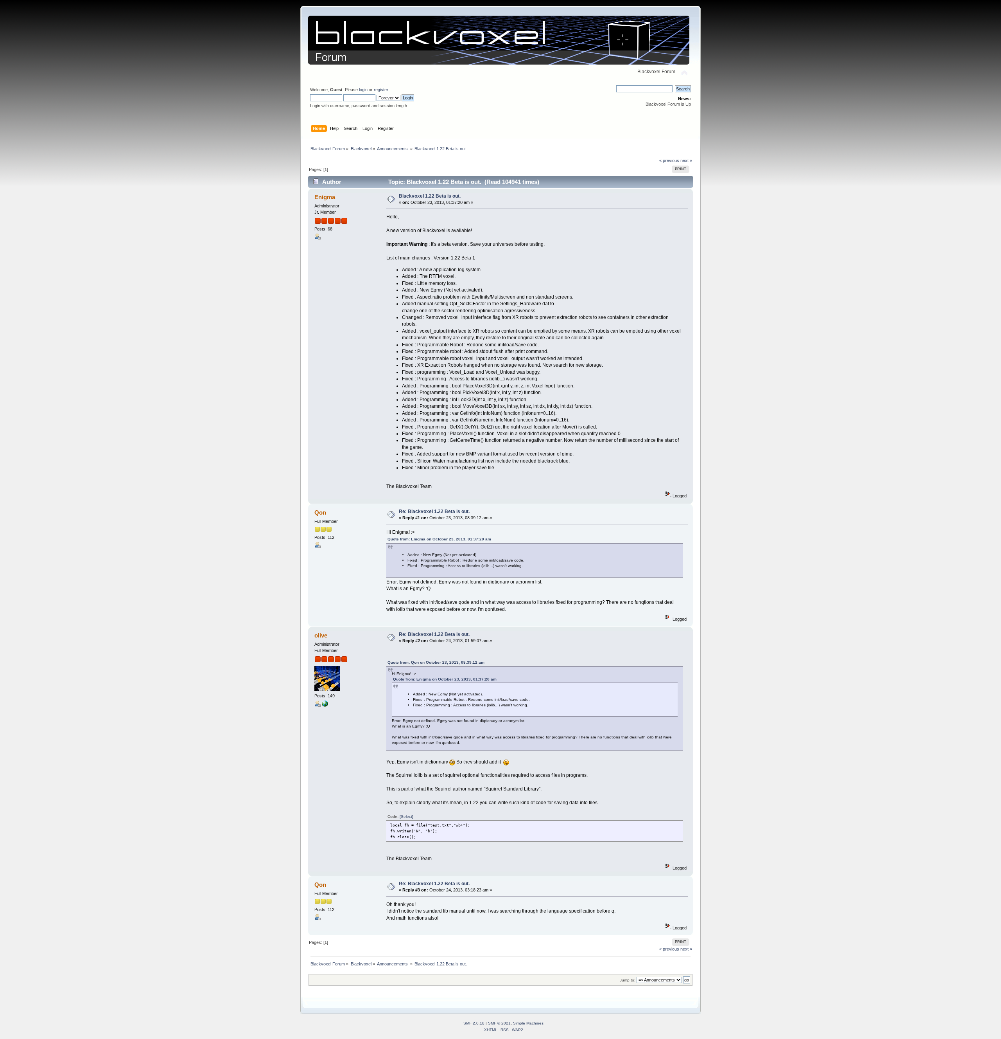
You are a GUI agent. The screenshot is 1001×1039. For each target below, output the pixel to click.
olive (320, 635)
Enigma (324, 197)
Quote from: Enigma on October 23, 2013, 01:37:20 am (439, 539)
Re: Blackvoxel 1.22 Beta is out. (434, 511)
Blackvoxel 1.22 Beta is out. (430, 196)
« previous (669, 160)
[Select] (406, 816)
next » (686, 160)
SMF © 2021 (499, 1023)
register (381, 89)
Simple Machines (528, 1023)
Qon (320, 512)
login (363, 89)
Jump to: (627, 980)
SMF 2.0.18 (473, 1023)
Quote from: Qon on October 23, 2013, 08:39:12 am (435, 662)
